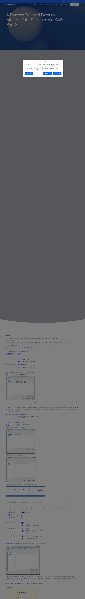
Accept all (57, 73)
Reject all (47, 73)
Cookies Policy (40, 69)
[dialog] (43, 68)
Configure (29, 73)
